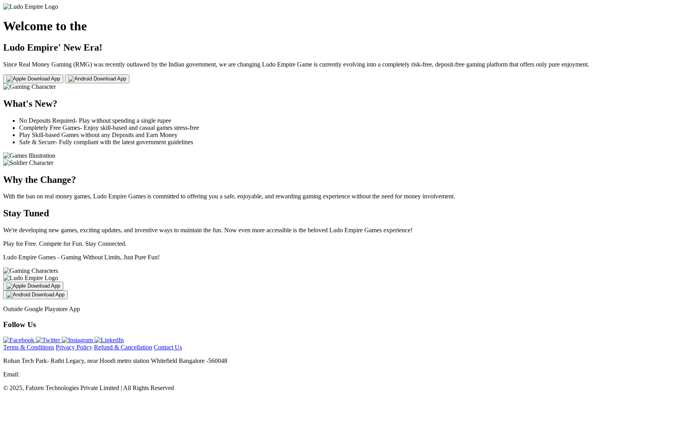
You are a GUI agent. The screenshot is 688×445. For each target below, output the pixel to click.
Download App (43, 79)
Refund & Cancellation (123, 347)
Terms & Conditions (28, 347)
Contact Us (168, 347)
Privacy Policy (74, 347)
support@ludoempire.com (53, 374)
